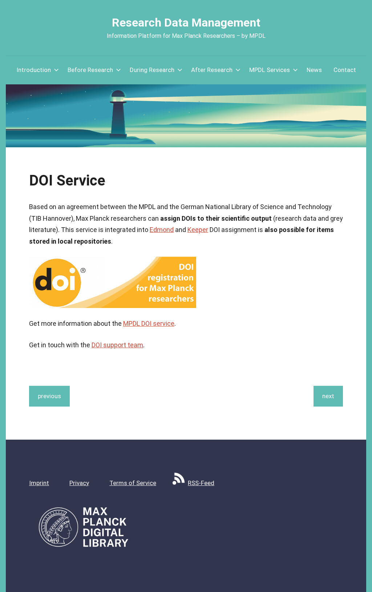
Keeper (197, 229)
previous (49, 396)
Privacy (79, 483)
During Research (152, 69)
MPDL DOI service (148, 323)
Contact (344, 69)
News (314, 69)
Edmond (162, 229)
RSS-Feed (201, 483)
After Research (211, 69)
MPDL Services (269, 69)
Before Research (90, 69)
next (328, 396)
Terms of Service (132, 483)
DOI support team (117, 345)
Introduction (33, 69)
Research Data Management (186, 22)
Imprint (39, 483)
